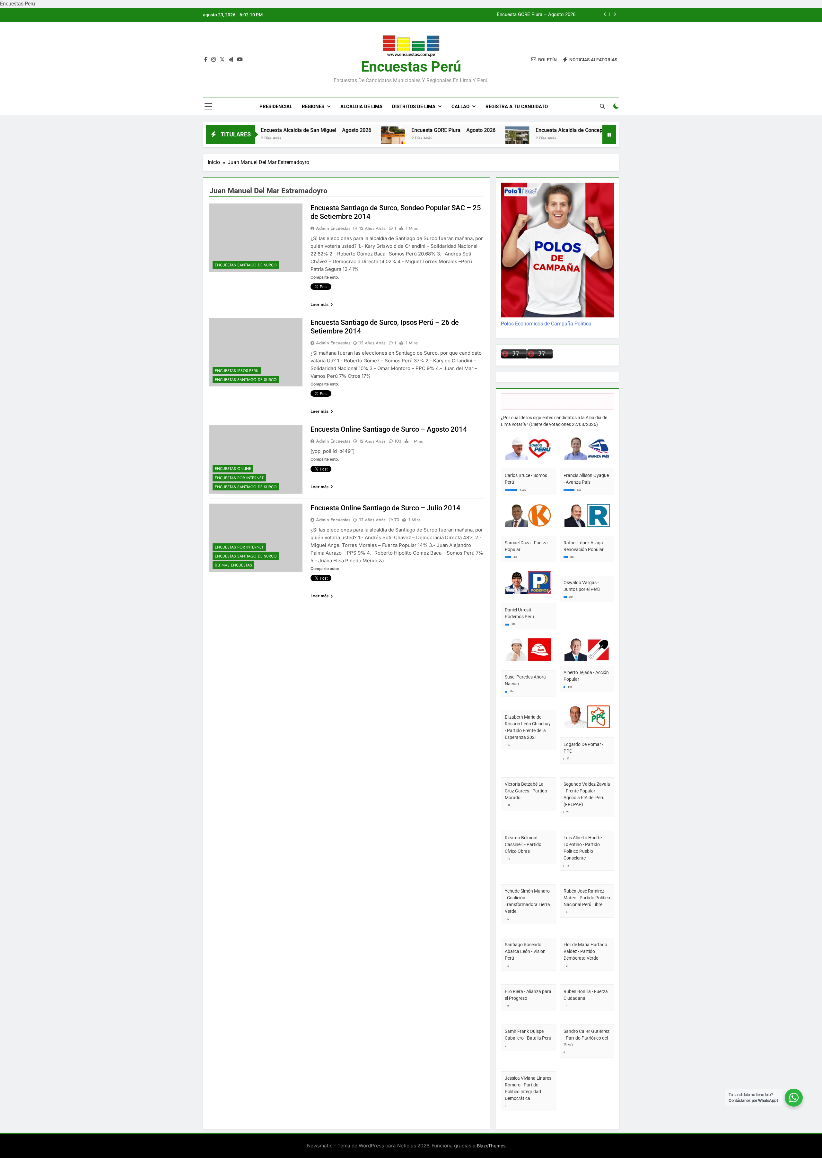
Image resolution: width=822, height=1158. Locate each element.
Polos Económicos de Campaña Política (546, 324)
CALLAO (460, 106)
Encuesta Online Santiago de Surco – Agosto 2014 (388, 429)
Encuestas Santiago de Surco (246, 265)
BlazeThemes (491, 1145)
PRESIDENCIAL (275, 106)
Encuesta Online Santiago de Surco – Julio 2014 (385, 508)
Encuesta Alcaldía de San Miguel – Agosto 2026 (272, 130)
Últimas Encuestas (233, 565)
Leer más (319, 304)
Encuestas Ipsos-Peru (236, 371)
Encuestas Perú (411, 66)
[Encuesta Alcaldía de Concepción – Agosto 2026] (473, 138)
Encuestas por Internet (239, 478)
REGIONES (313, 106)
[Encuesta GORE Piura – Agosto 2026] (349, 138)
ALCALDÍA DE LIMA (361, 106)
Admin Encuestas (333, 228)
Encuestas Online (233, 468)
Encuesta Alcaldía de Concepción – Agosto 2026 (547, 130)
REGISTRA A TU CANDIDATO (516, 106)
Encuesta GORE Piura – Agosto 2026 (536, 14)
